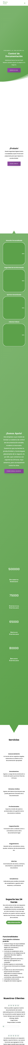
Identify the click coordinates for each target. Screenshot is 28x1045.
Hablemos (14, 163)
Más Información (14, 922)
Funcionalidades (14, 471)
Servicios (14, 70)
